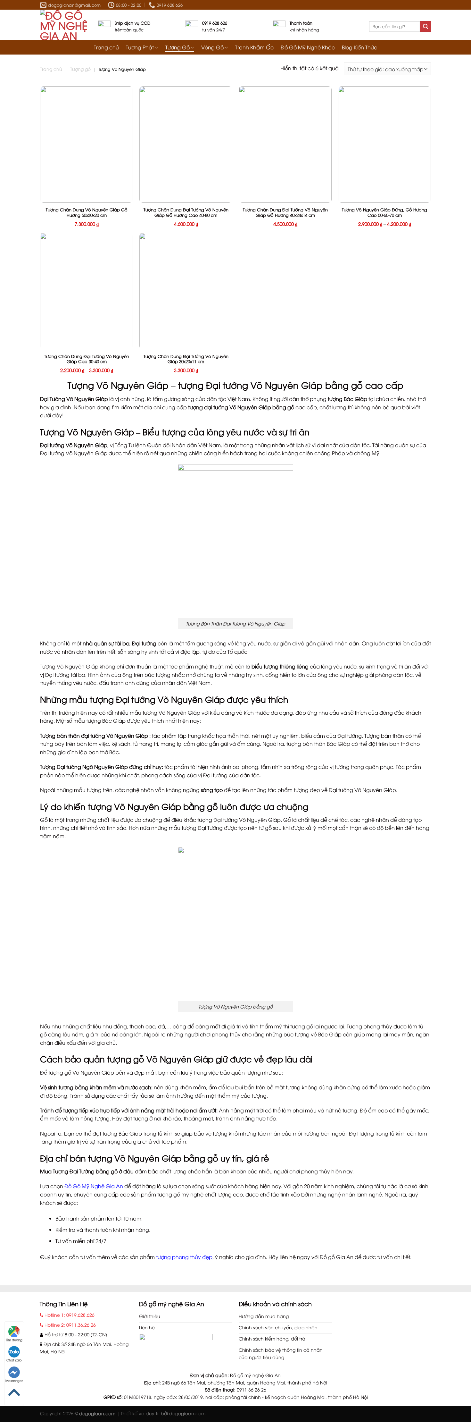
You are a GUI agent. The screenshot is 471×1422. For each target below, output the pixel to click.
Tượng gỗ (80, 69)
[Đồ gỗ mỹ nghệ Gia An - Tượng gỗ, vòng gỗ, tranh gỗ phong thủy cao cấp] (64, 25)
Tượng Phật (140, 47)
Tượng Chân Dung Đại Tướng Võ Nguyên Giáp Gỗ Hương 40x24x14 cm (285, 212)
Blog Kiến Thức (359, 47)
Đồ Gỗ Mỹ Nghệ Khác (308, 47)
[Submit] (425, 26)
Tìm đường (14, 1340)
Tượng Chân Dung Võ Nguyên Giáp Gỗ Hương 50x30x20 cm (87, 212)
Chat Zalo (14, 1360)
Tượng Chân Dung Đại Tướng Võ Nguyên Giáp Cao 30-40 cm (86, 358)
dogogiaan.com (187, 1413)
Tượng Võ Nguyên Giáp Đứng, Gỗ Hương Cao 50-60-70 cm (384, 212)
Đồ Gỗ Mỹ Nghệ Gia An (93, 1185)
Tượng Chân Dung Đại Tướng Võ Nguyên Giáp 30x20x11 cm (186, 358)
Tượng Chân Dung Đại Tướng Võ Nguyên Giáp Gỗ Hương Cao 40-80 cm (186, 212)
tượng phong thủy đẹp (184, 1256)
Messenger (14, 1380)
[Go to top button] (14, 1392)
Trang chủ (106, 47)
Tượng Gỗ (177, 47)
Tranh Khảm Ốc (254, 47)
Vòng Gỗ (212, 47)
